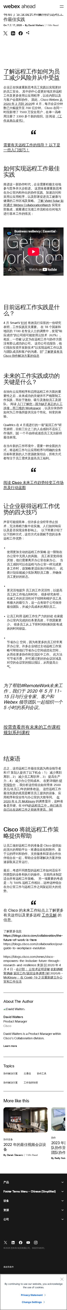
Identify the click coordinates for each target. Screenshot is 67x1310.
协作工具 (41, 1073)
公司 (6, 1219)
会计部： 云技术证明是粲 (33, 969)
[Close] (62, 1279)
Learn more (10, 1046)
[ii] (17, 433)
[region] (33, 1292)
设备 (6, 1201)
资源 (6, 1210)
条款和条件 (8, 1267)
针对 (24, 323)
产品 (6, 1182)
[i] (47, 116)
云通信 (27, 1073)
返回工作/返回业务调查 (29, 973)
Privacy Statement (32, 1295)
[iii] (47, 973)
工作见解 (49, 915)
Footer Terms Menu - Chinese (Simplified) (29, 1191)
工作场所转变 (31, 1083)
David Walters (36, 25)
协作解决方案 (10, 1073)
